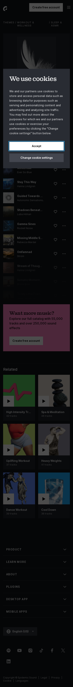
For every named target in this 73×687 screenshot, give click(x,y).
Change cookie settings (36, 157)
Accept (36, 146)
